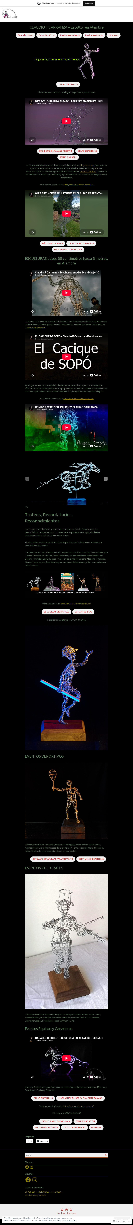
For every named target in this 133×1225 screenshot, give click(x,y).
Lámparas (113, 35)
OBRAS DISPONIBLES (68, 84)
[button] (106, 479)
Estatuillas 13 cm (25, 35)
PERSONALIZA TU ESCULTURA (68, 250)
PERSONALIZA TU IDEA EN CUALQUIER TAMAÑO (80, 1098)
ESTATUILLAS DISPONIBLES (56, 612)
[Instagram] (32, 1167)
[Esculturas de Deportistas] (62, 1209)
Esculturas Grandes (94, 35)
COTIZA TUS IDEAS (83, 612)
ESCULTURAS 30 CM (85, 1121)
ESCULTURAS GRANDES (74, 1127)
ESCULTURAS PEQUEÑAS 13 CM (56, 1121)
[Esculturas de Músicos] (70, 1209)
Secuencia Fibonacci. (36, 328)
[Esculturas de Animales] (66, 1209)
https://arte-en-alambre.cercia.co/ (79, 185)
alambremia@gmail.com (35, 1195)
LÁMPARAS (96, 1127)
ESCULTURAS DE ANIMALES (81, 243)
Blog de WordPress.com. (66, 1213)
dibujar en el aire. (87, 165)
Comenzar (89, 3)
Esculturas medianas (69, 35)
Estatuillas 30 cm (47, 35)
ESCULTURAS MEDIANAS (46, 1127)
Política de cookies (69, 1220)
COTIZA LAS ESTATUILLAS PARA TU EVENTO (52, 859)
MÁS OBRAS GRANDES (52, 243)
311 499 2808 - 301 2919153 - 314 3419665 (44, 1192)
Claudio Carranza (88, 171)
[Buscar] (106, 1155)
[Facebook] (27, 1167)
